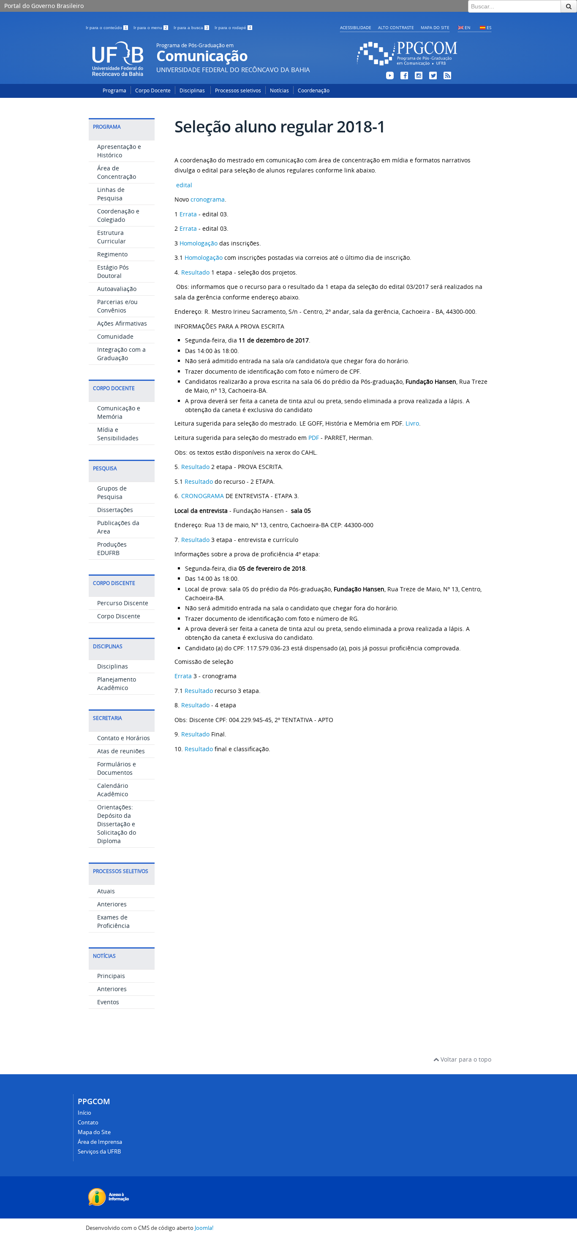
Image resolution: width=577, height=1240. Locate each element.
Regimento (112, 254)
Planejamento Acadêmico (116, 683)
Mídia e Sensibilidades (118, 434)
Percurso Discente (122, 603)
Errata (189, 214)
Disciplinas (193, 90)
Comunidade (115, 336)
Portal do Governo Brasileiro (44, 6)
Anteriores (112, 904)
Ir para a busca (191, 27)
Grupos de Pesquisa (112, 492)
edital (184, 185)
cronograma (208, 199)
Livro (412, 423)
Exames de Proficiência (113, 921)
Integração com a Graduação (121, 353)
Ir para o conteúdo (106, 27)
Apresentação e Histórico (119, 151)
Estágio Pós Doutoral (113, 271)
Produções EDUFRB (112, 548)
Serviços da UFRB (99, 1151)
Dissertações (115, 510)
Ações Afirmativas (122, 323)
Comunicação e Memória (118, 412)
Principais (111, 976)
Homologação (199, 243)
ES (489, 27)
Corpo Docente (153, 90)
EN (468, 27)
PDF (313, 438)
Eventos (108, 1002)
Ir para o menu (150, 27)
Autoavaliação (116, 289)
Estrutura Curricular (111, 237)
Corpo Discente (118, 616)
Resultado (196, 272)
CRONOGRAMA (203, 496)
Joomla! (204, 1228)
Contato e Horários (123, 738)
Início (84, 1112)
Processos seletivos (238, 90)
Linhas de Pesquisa (111, 194)
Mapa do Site (435, 27)
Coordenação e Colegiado (118, 215)
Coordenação (313, 90)
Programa (114, 90)
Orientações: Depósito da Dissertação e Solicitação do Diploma (116, 824)
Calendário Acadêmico (112, 790)
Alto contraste (396, 27)
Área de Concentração (116, 172)
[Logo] (407, 67)
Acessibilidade (355, 27)
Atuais (106, 891)
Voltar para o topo (465, 1059)
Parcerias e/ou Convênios (117, 306)
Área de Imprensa (100, 1142)
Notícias (279, 90)
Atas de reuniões (121, 751)
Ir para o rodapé (233, 27)
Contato (88, 1122)
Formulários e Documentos (116, 768)
